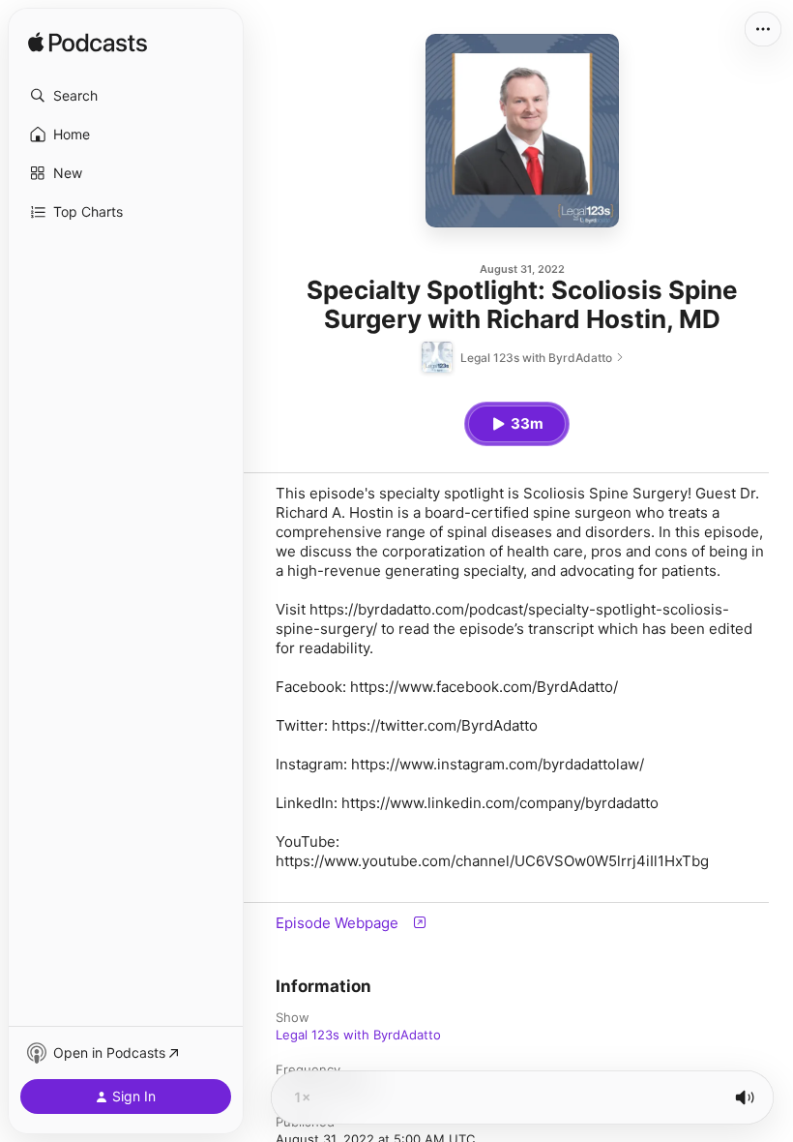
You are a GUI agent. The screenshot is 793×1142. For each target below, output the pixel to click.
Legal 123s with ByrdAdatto (358, 1034)
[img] (87, 43)
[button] (125, 95)
